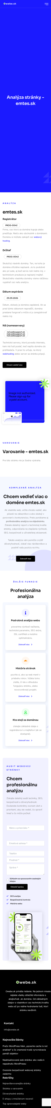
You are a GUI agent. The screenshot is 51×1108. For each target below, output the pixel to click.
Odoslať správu (17, 887)
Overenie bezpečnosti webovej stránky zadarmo (22, 1072)
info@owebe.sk (11, 1029)
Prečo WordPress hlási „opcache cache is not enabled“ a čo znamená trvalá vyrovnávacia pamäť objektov (25, 1050)
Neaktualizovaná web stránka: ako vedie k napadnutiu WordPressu (23, 1062)
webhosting (8, 353)
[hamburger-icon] (46, 4)
